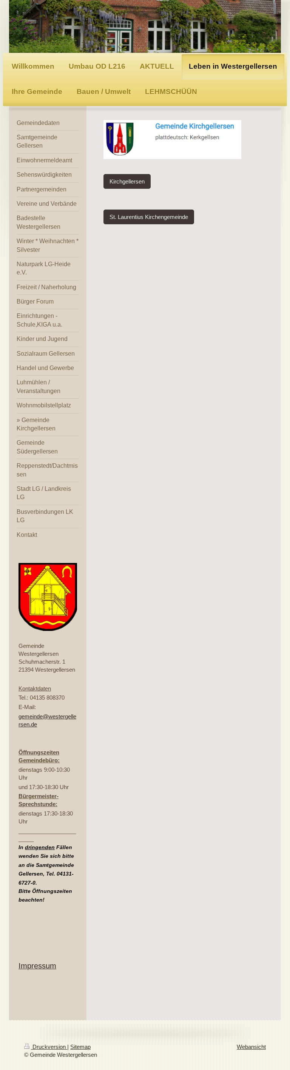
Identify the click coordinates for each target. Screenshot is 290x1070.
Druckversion (49, 1047)
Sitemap (80, 1047)
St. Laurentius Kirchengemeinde (149, 217)
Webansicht (251, 1047)
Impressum (37, 966)
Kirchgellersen (127, 181)
